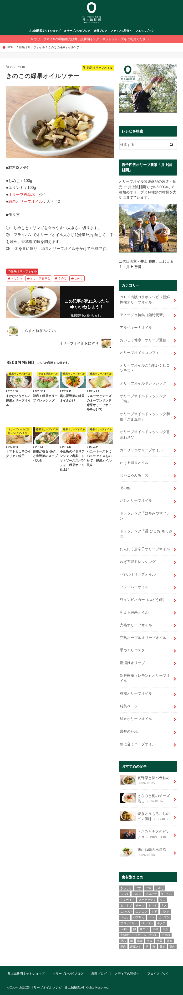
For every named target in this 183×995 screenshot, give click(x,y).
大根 (155, 929)
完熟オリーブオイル (136, 625)
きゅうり (126, 888)
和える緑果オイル (134, 612)
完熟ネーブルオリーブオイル (143, 638)
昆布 (123, 941)
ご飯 (148, 888)
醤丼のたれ (129, 731)
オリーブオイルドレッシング (143, 383)
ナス (164, 905)
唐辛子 (144, 929)
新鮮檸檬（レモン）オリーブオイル (145, 678)
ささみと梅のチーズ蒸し (153, 798)
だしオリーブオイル (136, 500)
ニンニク (141, 911)
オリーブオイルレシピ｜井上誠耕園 (55, 987)
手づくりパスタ (132, 650)
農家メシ (136, 946)
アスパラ (151, 894)
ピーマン (164, 917)
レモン (124, 929)
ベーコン (147, 923)
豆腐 (169, 941)
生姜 (160, 941)
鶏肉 (172, 946)
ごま (139, 888)
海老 (140, 941)
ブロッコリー (128, 923)
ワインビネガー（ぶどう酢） (143, 600)
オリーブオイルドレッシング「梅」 (143, 398)
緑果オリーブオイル (25, 201)
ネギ (154, 911)
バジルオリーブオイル (138, 574)
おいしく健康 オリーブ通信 (143, 340)
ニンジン (126, 911)
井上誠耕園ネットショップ (45, 30)
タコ (163, 900)
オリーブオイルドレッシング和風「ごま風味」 (145, 416)
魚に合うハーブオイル (138, 744)
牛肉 (149, 941)
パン (151, 917)
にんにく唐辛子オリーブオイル (145, 549)
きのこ (62, 278)
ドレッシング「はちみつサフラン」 (145, 515)
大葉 (165, 929)
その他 (125, 488)
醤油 (162, 946)
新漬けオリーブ (132, 663)
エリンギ (17, 278)
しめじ (78, 278)
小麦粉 (166, 935)
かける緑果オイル (134, 463)
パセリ (124, 917)
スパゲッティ (147, 900)
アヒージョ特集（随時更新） (143, 315)
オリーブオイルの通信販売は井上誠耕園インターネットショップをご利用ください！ (93, 39)
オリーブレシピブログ (77, 30)
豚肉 (123, 946)
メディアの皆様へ (121, 30)
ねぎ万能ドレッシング (138, 562)
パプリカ (138, 917)
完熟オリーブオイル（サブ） (139, 935)
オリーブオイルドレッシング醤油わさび (145, 434)
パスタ (165, 911)
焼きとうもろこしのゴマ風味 (153, 816)
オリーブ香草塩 (21, 194)
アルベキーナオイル (136, 328)
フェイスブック (145, 30)
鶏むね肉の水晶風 (151, 852)
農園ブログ (100, 30)
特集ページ (129, 706)
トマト (152, 905)
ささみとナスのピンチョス (153, 834)
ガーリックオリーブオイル (141, 450)
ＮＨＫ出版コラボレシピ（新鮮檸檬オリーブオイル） (145, 299)
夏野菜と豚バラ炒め (153, 780)
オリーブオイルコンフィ (139, 353)
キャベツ (167, 894)
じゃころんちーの (134, 475)
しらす (124, 894)
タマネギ (126, 905)
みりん (137, 894)
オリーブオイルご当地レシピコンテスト (145, 368)
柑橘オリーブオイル (136, 693)
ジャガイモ (127, 900)
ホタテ (161, 923)
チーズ (140, 905)
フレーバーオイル (134, 587)
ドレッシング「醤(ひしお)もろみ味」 (146, 533)
